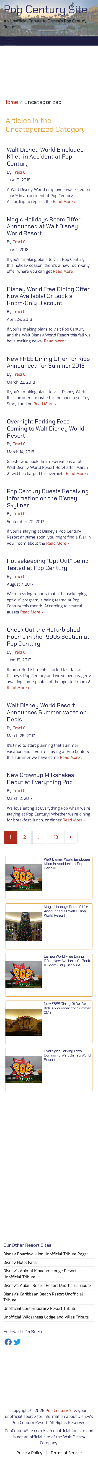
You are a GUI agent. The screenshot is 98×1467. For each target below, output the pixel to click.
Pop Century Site (46, 9)
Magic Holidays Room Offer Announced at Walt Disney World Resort (43, 226)
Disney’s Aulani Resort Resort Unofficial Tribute (47, 1285)
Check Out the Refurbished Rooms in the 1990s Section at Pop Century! (48, 636)
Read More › (64, 201)
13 (59, 837)
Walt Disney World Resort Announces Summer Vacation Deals (47, 712)
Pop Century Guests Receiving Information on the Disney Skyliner (48, 498)
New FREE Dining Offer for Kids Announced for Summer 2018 (48, 362)
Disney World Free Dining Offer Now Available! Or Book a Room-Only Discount (48, 296)
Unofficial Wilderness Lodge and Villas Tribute (46, 1317)
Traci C (19, 172)
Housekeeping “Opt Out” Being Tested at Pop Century (48, 564)
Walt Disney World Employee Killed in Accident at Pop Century (45, 156)
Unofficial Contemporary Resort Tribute (39, 1308)
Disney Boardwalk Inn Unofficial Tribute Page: (45, 1254)
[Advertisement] (49, 68)
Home (10, 101)
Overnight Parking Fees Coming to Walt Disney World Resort (45, 428)
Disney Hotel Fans (20, 1262)
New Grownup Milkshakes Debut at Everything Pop (40, 778)
